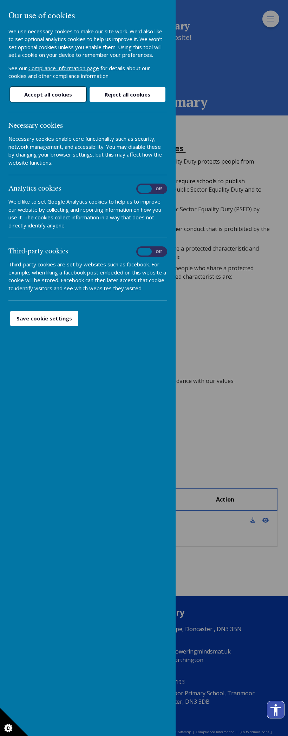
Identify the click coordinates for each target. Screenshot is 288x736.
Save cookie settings (44, 318)
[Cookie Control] (14, 722)
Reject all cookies (127, 94)
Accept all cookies (48, 94)
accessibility (276, 710)
